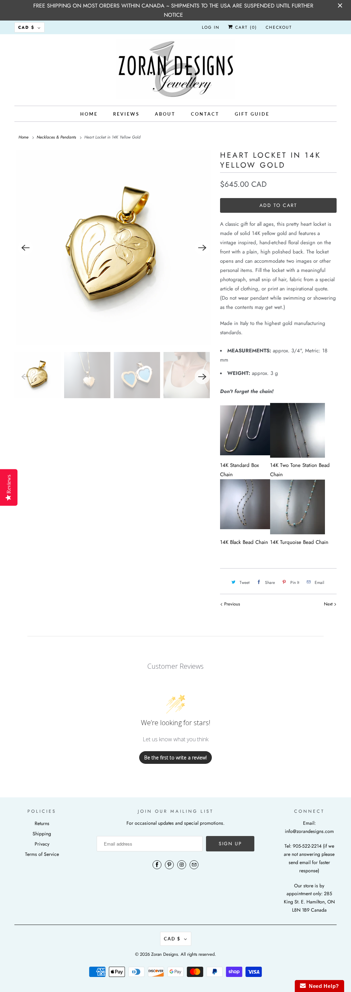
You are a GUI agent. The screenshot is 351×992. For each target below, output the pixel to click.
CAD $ (26, 27)
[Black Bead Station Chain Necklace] (245, 533)
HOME (89, 114)
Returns (42, 823)
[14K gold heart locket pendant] (113, 247)
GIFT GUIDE (252, 114)
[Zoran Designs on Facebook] (157, 864)
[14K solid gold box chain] (245, 453)
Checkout (279, 27)
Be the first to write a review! (175, 757)
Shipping (42, 833)
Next (329, 604)
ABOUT (165, 114)
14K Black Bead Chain (244, 542)
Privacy (42, 843)
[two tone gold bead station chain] (297, 456)
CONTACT (205, 114)
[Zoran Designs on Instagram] (181, 864)
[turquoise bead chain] (297, 532)
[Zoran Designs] (175, 69)
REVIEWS (126, 114)
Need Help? (322, 986)
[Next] (202, 247)
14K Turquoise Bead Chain (299, 542)
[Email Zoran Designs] (194, 864)
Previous (231, 604)
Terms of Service (42, 854)
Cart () (245, 27)
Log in (210, 27)
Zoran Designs (164, 954)
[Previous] (25, 247)
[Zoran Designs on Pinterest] (169, 864)
